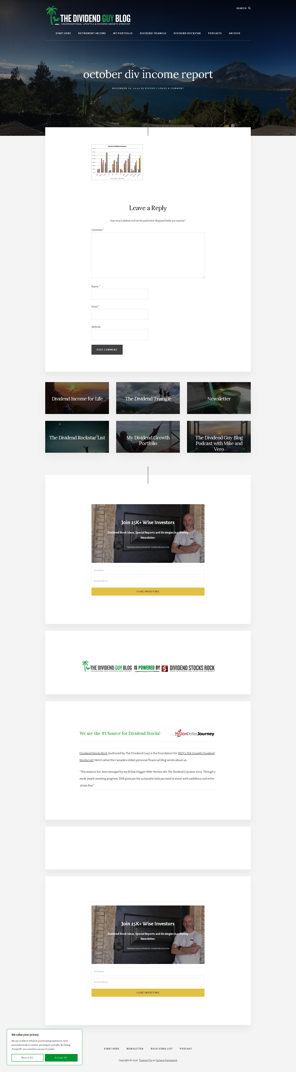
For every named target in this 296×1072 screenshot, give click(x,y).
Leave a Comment (171, 88)
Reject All (27, 1058)
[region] (44, 1047)
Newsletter (219, 399)
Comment (97, 230)
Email (95, 306)
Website (96, 326)
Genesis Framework (166, 1060)
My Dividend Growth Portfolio (148, 441)
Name (95, 286)
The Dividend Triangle (148, 399)
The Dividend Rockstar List (77, 438)
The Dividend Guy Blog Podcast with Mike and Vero (219, 443)
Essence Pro (145, 1060)
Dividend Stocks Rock (93, 753)
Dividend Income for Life (77, 399)
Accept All (61, 1058)
